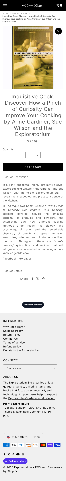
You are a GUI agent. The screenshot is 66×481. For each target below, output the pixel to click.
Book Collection (19, 13)
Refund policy (12, 346)
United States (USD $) (25, 437)
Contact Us (10, 338)
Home (5, 13)
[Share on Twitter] (38, 278)
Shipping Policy (13, 330)
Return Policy (11, 334)
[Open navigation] (5, 5)
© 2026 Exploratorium (17, 467)
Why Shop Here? (14, 326)
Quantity (8, 149)
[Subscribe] (53, 368)
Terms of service (14, 342)
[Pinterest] (13, 454)
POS (38, 467)
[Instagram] (23, 454)
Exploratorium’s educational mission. (31, 398)
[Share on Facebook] (32, 278)
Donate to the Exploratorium (21, 350)
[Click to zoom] (58, 31)
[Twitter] (9, 454)
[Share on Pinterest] (43, 278)
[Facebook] (4, 454)
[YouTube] (17, 454)
